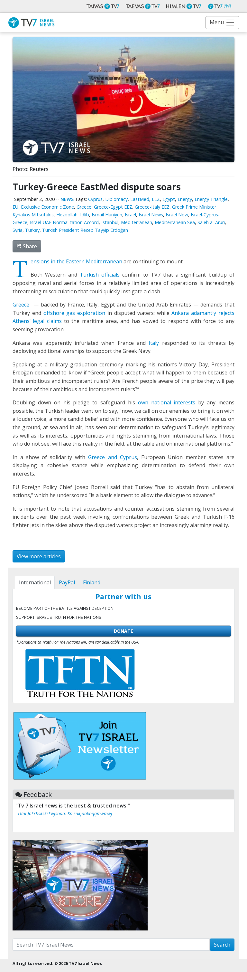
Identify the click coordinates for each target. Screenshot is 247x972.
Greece (84, 207)
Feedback (37, 794)
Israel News (151, 215)
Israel (130, 215)
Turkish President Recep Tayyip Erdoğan (85, 230)
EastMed (139, 199)
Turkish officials (100, 274)
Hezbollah (67, 215)
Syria (18, 230)
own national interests (167, 402)
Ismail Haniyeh (107, 215)
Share (29, 246)
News (67, 199)
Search (222, 944)
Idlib (84, 215)
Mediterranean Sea (175, 222)
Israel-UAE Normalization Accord (64, 222)
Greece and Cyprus (112, 457)
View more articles (39, 556)
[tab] (35, 582)
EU (15, 207)
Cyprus (95, 199)
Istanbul (109, 222)
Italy (154, 342)
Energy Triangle (211, 199)
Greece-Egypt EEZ (113, 207)
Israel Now (177, 215)
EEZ (156, 199)
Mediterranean (136, 222)
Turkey (32, 230)
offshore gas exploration (74, 312)
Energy (185, 199)
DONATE (123, 631)
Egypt (168, 199)
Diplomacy (116, 199)
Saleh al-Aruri (211, 222)
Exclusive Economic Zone (47, 207)
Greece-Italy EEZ (152, 207)
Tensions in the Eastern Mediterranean (76, 261)
